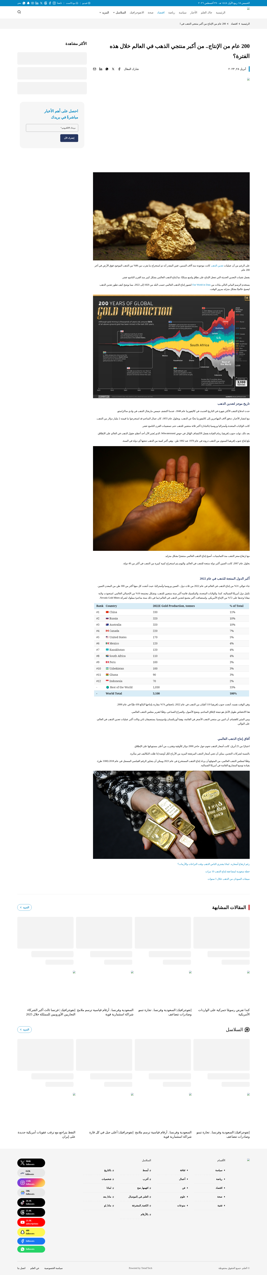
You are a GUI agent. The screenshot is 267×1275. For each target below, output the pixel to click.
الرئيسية (220, 12)
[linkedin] (100, 69)
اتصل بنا (21, 1268)
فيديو (84, 3)
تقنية (220, 1205)
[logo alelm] (240, 12)
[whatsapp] (106, 69)
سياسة (182, 12)
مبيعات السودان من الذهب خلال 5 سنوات (229, 879)
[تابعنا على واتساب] (23, 3)
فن (183, 1188)
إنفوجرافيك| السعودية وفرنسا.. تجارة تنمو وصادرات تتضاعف (165, 1012)
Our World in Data (201, 284)
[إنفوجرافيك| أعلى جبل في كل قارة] (104, 1109)
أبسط (147, 1170)
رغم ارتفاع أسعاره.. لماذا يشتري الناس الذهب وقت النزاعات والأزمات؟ (214, 864)
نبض (19, 3)
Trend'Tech (146, 1268)
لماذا (110, 1188)
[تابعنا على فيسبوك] (49, 3)
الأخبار (193, 12)
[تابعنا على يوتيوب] (32, 3)
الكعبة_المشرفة (141, 1205)
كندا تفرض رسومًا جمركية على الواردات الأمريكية (224, 1012)
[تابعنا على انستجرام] (54, 3)
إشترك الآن (69, 138)
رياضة (171, 12)
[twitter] (113, 69)
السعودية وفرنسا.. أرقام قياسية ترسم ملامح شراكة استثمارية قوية (105, 1012)
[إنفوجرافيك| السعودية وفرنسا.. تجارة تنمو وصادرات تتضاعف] (163, 987)
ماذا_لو (109, 1205)
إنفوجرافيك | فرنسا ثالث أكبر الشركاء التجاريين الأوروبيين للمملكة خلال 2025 (50, 1012)
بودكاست (70, 3)
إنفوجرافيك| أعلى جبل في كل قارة (111, 1132)
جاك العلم (206, 12)
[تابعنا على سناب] (28, 3)
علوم (182, 1196)
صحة (150, 12)
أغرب (147, 1179)
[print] (119, 69)
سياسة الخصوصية (53, 1268)
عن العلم (34, 1268)
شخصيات (108, 1179)
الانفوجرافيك (137, 12)
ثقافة (182, 1170)
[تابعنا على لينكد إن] (36, 3)
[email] (94, 69)
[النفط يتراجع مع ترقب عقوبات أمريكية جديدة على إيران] (46, 1109)
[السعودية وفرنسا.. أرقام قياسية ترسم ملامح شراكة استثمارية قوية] (104, 987)
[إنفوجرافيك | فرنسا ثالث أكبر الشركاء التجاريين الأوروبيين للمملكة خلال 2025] (46, 987)
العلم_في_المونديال (139, 1197)
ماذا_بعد (108, 1197)
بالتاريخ (109, 1170)
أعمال (182, 1179)
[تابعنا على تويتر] (41, 3)
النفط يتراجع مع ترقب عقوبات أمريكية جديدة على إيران (46, 1134)
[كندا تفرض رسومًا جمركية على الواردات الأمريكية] (221, 987)
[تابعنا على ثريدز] (45, 3)
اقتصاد (161, 12)
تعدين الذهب (217, 265)
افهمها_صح (144, 1188)
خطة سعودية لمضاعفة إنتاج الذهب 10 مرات (227, 871)
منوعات (181, 1205)
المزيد (26, 907)
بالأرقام (146, 1214)
